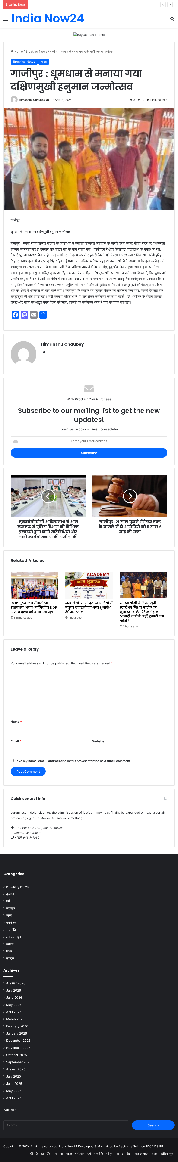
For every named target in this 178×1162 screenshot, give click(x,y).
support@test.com (27, 832)
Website (98, 741)
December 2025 (18, 1040)
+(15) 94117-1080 (26, 837)
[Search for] (172, 20)
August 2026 (15, 983)
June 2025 (14, 1083)
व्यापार (9, 944)
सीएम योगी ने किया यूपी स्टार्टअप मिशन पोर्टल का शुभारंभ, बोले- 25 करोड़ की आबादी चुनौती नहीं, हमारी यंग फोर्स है (142, 612)
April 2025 (13, 1098)
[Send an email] (47, 100)
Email (16, 741)
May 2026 (14, 1005)
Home (18, 51)
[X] (37, 1153)
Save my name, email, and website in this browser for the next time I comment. (73, 761)
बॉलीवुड (10, 908)
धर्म (8, 901)
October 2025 (16, 1055)
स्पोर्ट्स (10, 958)
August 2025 (15, 1069)
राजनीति (11, 930)
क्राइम (10, 894)
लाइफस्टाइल (13, 937)
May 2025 (13, 1091)
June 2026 (14, 997)
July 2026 (13, 990)
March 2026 (15, 1019)
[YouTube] (42, 1153)
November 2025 (18, 1048)
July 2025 (13, 1076)
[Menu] (5, 20)
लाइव (154, 1154)
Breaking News (36, 51)
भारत (44, 61)
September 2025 (18, 1062)
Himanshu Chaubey (32, 100)
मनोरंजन (11, 922)
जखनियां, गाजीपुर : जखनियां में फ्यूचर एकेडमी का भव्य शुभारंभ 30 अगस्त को (89, 607)
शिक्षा (9, 951)
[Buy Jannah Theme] (89, 34)
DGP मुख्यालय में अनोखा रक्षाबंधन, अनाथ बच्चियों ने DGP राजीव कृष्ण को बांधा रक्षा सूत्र (34, 607)
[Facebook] (31, 1153)
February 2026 (17, 1026)
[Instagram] (48, 1153)
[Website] (44, 352)
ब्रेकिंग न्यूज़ (166, 1154)
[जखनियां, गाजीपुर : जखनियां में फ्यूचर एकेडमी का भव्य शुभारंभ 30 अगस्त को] (89, 585)
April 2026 (14, 1012)
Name (16, 721)
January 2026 (16, 1033)
